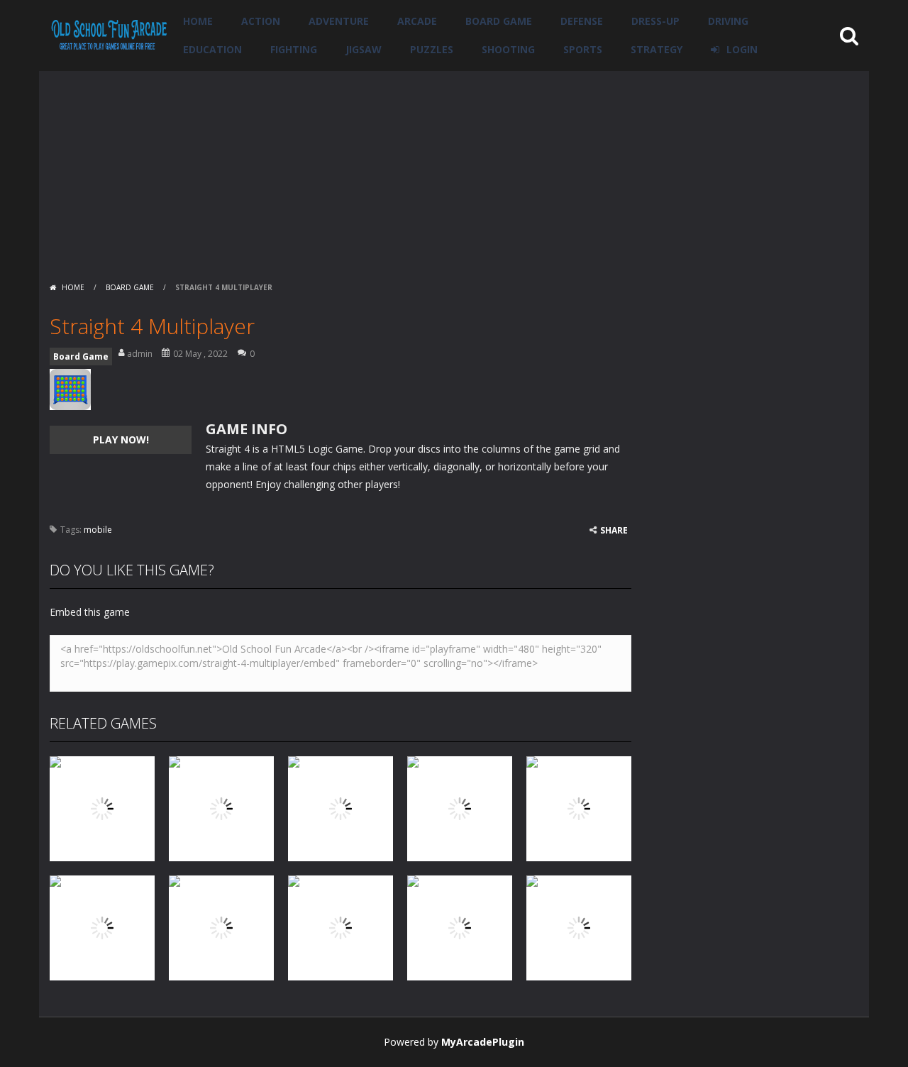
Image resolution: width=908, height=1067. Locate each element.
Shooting (508, 49)
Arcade (417, 21)
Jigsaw (363, 49)
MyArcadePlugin (482, 1042)
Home (198, 21)
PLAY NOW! (121, 439)
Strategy (656, 49)
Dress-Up (655, 21)
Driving (728, 21)
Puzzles (431, 49)
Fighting (293, 49)
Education (212, 49)
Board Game (498, 21)
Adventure (339, 21)
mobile (98, 530)
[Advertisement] (454, 170)
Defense (581, 21)
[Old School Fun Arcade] (109, 34)
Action (260, 21)
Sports (582, 49)
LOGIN (742, 49)
